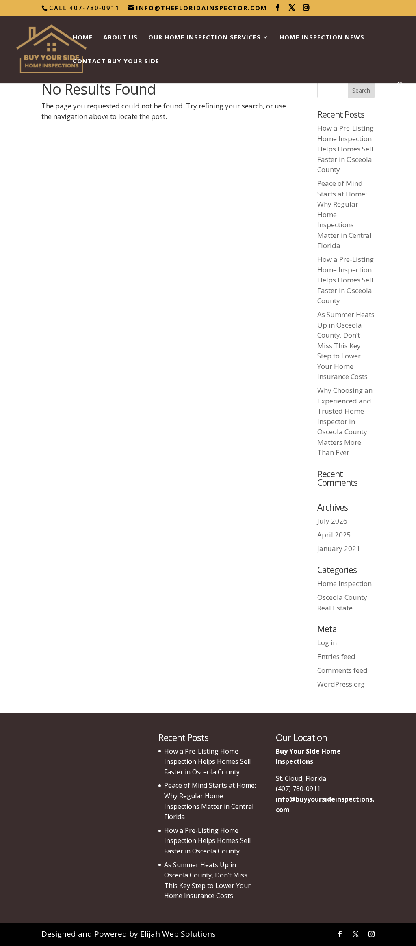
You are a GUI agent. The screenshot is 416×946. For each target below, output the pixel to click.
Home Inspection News (322, 37)
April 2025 (334, 534)
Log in (327, 642)
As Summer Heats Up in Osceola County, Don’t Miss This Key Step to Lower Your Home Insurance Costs (346, 345)
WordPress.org (341, 684)
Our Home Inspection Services (204, 37)
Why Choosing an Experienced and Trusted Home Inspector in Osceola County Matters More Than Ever (345, 421)
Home (83, 37)
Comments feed (342, 670)
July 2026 (332, 521)
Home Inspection (344, 583)
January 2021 (338, 548)
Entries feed (336, 656)
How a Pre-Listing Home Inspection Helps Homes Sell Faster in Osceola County (345, 148)
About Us (120, 37)
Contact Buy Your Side (116, 61)
